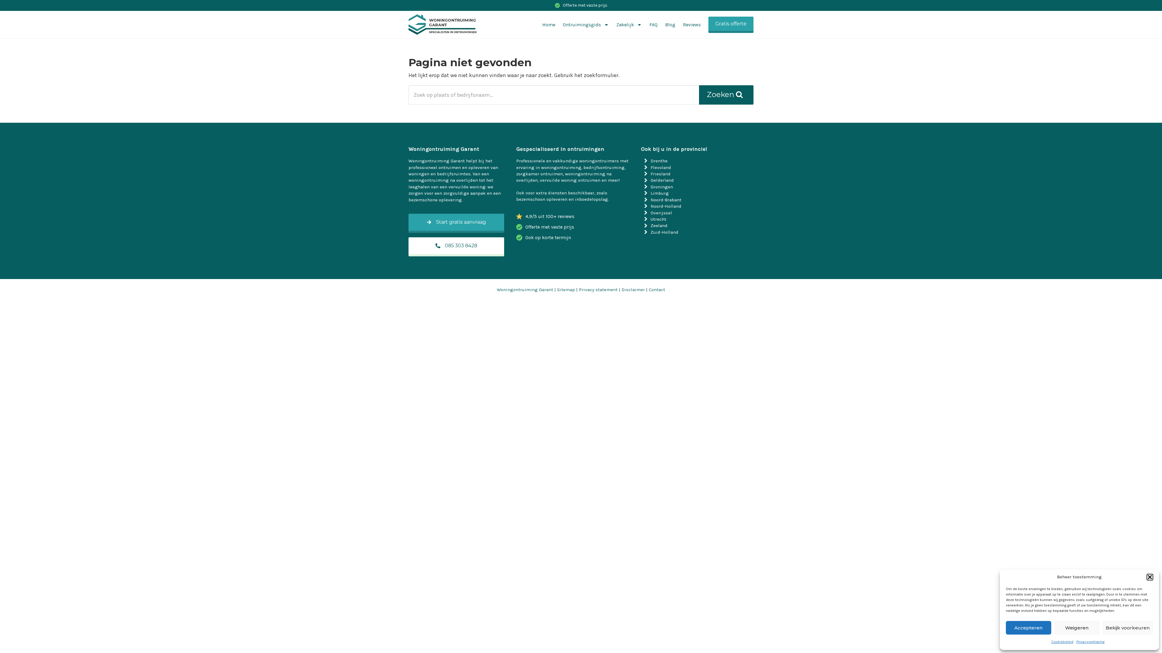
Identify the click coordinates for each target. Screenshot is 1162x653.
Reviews (692, 25)
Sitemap (566, 289)
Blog (670, 25)
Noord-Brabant (666, 200)
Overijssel (661, 213)
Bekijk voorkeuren (1128, 628)
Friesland (661, 174)
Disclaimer (633, 289)
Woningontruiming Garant (525, 289)
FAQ (653, 25)
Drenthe (659, 161)
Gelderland (662, 180)
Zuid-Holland (664, 232)
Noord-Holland (666, 206)
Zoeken (721, 94)
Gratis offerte (731, 24)
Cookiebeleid (1062, 642)
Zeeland (659, 225)
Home (548, 25)
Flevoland (661, 167)
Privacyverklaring (1090, 642)
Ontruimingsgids (582, 25)
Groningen (662, 187)
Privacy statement (598, 289)
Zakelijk (625, 25)
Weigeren (1076, 628)
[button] (1150, 577)
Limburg (660, 193)
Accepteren (1028, 628)
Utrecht (658, 219)
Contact (657, 289)
